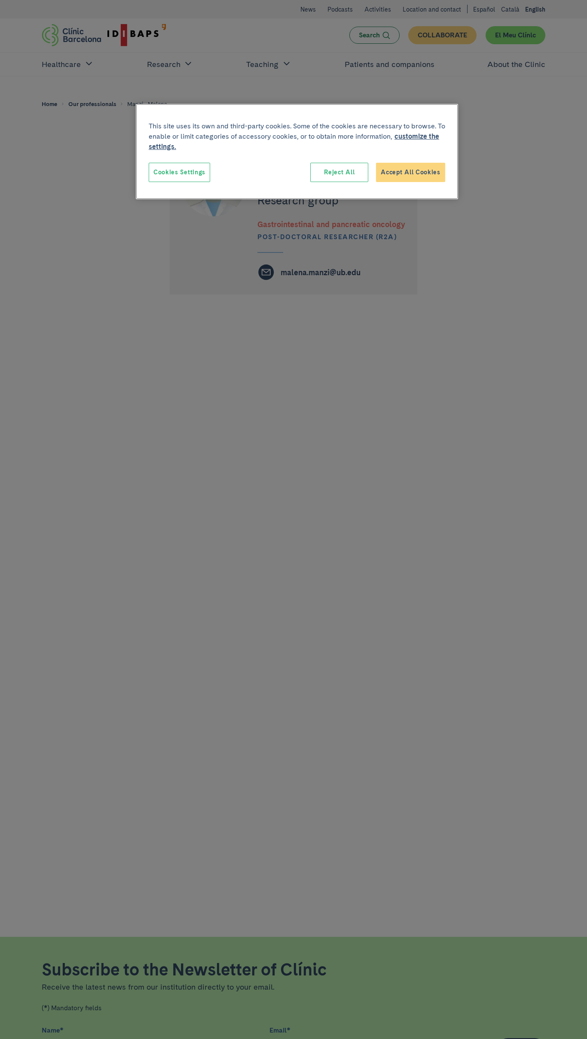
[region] (297, 151)
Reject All (339, 172)
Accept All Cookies (410, 172)
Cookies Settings (179, 172)
